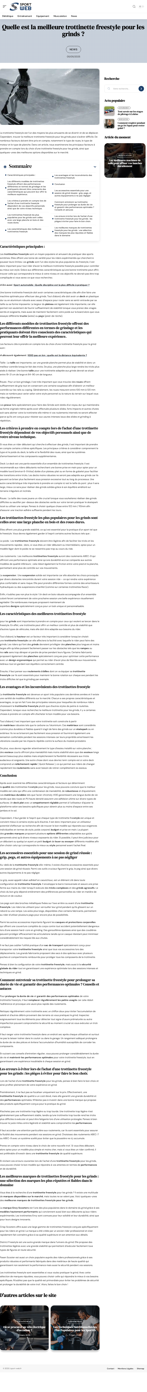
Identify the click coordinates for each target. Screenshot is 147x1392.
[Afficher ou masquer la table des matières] (64, 166)
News (74, 49)
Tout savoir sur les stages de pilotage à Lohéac (130, 113)
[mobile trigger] (5, 6)
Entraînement (24, 1321)
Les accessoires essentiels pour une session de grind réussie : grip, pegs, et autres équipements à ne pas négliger (73, 193)
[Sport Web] (21, 6)
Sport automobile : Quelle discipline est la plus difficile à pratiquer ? (52, 284)
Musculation (123, 119)
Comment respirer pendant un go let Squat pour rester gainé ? (131, 125)
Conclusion (60, 184)
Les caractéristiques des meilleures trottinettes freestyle (24, 230)
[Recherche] (134, 6)
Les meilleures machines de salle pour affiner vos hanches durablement (125, 163)
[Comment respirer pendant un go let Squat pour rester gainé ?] (109, 123)
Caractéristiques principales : (21, 175)
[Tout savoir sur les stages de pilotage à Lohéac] (109, 111)
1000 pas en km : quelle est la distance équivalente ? (57, 355)
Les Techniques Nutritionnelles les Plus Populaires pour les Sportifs (75, 1328)
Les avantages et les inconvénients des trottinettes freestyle (73, 176)
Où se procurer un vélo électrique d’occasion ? (24, 1328)
